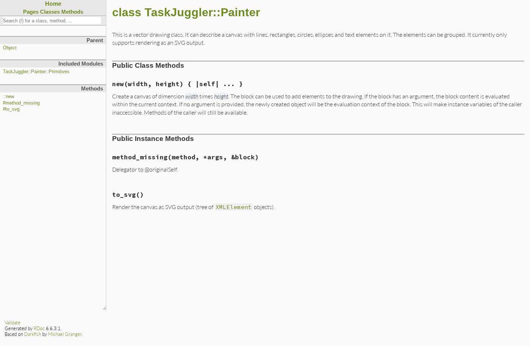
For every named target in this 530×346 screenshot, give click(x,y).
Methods (72, 12)
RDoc (39, 328)
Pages (31, 12)
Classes (50, 12)
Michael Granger (64, 334)
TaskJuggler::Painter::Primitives (36, 71)
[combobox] (52, 20)
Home (53, 4)
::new (8, 96)
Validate (13, 322)
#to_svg (11, 109)
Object (10, 47)
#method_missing (21, 103)
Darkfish (32, 334)
